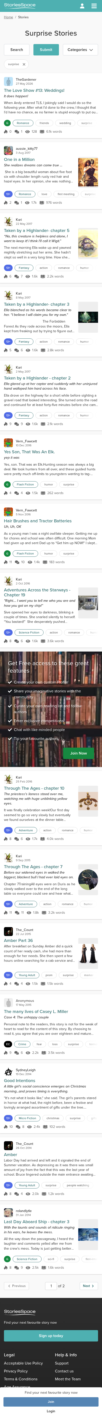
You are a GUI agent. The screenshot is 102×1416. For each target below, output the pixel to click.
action (44, 268)
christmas (53, 1118)
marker (88, 975)
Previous (19, 1286)
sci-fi (51, 1259)
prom (49, 975)
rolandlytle (24, 1211)
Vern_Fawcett (26, 441)
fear (39, 1044)
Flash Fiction (25, 484)
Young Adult (27, 975)
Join (51, 1401)
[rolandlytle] (8, 1212)
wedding (65, 123)
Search (16, 49)
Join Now (78, 753)
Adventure (26, 830)
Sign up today (51, 1336)
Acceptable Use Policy (23, 1363)
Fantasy (24, 268)
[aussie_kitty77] (8, 150)
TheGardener (26, 79)
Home (8, 17)
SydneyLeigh (26, 1070)
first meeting (66, 194)
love (44, 194)
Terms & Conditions (20, 1379)
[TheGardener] (8, 81)
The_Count (24, 930)
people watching (78, 1185)
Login (51, 1411)
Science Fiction (29, 632)
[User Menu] (82, 5)
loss (55, 1044)
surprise (86, 123)
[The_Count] (8, 931)
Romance (23, 123)
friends (44, 123)
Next (86, 1286)
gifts (94, 1118)
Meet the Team (68, 1379)
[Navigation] (94, 6)
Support (62, 1363)
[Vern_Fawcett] (8, 442)
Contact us (64, 1371)
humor (84, 268)
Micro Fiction (27, 1118)
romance (64, 268)
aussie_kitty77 (26, 148)
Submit (46, 49)
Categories (77, 49)
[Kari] (8, 221)
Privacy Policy (16, 1371)
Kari (19, 219)
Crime (22, 1044)
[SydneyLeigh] (8, 1071)
